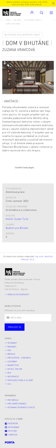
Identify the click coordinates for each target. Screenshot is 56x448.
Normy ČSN (13, 365)
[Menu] (51, 12)
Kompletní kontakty (18, 294)
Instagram (13, 427)
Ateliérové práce (32, 20)
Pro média (12, 400)
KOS (9, 350)
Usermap (12, 361)
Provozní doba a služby (20, 380)
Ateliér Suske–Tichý (17, 218)
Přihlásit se (14, 327)
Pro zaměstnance (17, 403)
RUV (9, 373)
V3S (9, 384)
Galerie (17, 20)
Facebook (12, 423)
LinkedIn (12, 434)
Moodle (11, 354)
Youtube (12, 431)
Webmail (12, 346)
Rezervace (13, 376)
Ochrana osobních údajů (21, 407)
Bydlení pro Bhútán (17, 227)
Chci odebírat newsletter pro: (24, 325)
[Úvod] (15, 271)
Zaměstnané (34, 330)
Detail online (14, 369)
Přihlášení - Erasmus (19, 358)
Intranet (12, 343)
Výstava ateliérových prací (23, 34)
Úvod (8, 20)
